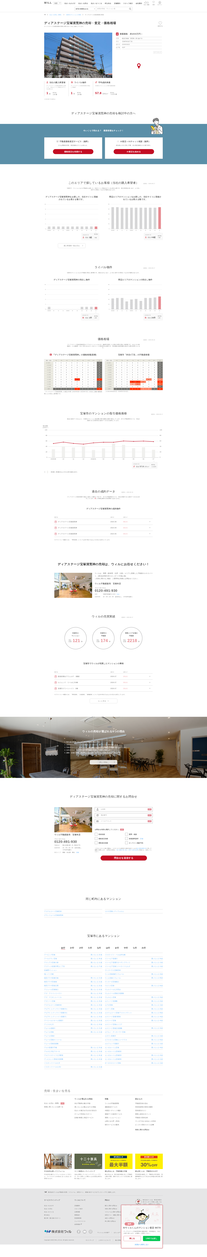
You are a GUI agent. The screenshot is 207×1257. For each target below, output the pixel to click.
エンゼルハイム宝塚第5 (113, 1059)
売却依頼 (102, 834)
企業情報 (77, 1212)
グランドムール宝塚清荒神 (53, 915)
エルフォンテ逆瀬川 (112, 1043)
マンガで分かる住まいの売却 (145, 1121)
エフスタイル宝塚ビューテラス (116, 1040)
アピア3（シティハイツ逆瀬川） (55, 1016)
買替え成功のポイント (143, 1114)
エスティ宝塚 (109, 1009)
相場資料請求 (133, 839)
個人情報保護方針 (141, 848)
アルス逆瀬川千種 (50, 1047)
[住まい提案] (146, 3)
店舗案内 (117, 3)
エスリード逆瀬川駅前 (113, 1016)
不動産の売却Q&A (141, 1117)
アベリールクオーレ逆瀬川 (53, 1020)
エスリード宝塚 (110, 1020)
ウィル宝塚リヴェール (113, 978)
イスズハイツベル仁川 (52, 1063)
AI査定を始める (134, 152)
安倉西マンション (50, 970)
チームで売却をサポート (83, 1114)
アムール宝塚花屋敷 (51, 1043)
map (118, 594)
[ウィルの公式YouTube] (85, 1232)
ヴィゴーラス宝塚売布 (113, 970)
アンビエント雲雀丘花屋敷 (53, 1059)
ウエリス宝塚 (109, 985)
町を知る (108, 3)
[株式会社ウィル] (45, 15)
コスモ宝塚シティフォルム (114, 911)
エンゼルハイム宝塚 (112, 1047)
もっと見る (102, 701)
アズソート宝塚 (49, 1001)
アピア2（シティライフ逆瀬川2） (56, 1013)
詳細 (77, 852)
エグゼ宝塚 (109, 1005)
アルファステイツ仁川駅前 (53, 1055)
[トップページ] (48, 3)
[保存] (154, 2)
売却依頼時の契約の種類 (144, 1107)
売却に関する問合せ (142, 1130)
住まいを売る (83, 3)
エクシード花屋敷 (111, 1001)
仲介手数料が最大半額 (82, 1103)
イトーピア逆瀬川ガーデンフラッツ (117, 962)
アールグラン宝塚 (50, 958)
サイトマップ (90, 1240)
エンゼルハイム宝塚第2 (113, 1051)
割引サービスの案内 (112, 1125)
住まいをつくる (96, 3)
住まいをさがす (70, 3)
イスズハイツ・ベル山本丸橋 (115, 955)
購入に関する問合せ (111, 1205)
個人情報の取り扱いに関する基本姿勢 (127, 850)
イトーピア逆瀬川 (111, 958)
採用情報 (77, 1224)
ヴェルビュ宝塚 (110, 997)
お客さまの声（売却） (113, 1121)
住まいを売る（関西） (54, 1103)
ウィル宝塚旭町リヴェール (114, 974)
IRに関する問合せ (110, 1221)
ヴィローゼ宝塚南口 (112, 982)
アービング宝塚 (49, 955)
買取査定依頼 (103, 843)
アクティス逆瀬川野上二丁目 (54, 966)
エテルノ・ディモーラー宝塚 (115, 1032)
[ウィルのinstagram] (91, 1232)
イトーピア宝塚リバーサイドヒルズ (117, 966)
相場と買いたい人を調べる (53, 1107)
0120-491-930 (106, 591)
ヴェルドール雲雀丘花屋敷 (114, 993)
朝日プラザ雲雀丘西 (51, 985)
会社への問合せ (109, 1218)
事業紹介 (77, 1215)
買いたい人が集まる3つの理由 (85, 1107)
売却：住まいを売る (57, 1090)
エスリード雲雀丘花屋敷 (113, 1028)
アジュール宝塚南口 (51, 989)
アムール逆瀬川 (49, 1028)
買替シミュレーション (113, 1117)
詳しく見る (103, 762)
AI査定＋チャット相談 (113, 1110)
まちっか (116, 1232)
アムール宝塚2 (49, 1036)
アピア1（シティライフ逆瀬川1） (56, 1009)
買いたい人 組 (96, 955)
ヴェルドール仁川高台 (113, 989)
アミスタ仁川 (49, 1024)
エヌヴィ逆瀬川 (110, 1036)
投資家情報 (77, 1218)
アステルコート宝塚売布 (53, 911)
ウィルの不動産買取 (112, 1103)
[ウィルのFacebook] (79, 1232)
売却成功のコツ (140, 1110)
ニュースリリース (79, 1221)
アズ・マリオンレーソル (53, 997)
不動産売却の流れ (141, 1103)
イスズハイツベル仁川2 (52, 1067)
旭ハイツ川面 (49, 974)
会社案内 (139, 3)
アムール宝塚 (49, 1032)
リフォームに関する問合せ (113, 1212)
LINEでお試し (151, 1238)
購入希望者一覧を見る (72, 246)
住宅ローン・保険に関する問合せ (115, 1215)
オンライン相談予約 (136, 843)
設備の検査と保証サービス (83, 1117)
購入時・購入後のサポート (52, 1218)
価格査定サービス (111, 1107)
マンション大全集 (102, 1232)
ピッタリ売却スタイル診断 (144, 1125)
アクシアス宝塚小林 (51, 962)
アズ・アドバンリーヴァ (53, 993)
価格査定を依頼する (73, 152)
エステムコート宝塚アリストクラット (118, 1013)
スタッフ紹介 (128, 3)
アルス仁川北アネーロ (52, 1051)
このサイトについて (104, 1240)
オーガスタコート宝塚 (113, 1063)
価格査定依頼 (103, 839)
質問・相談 (133, 834)
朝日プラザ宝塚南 (50, 982)
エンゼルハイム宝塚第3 (113, 1055)
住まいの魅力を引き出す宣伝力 (85, 1110)
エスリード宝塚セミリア (113, 1024)
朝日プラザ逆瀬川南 (51, 978)
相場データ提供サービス (113, 1114)
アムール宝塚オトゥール (53, 1040)
